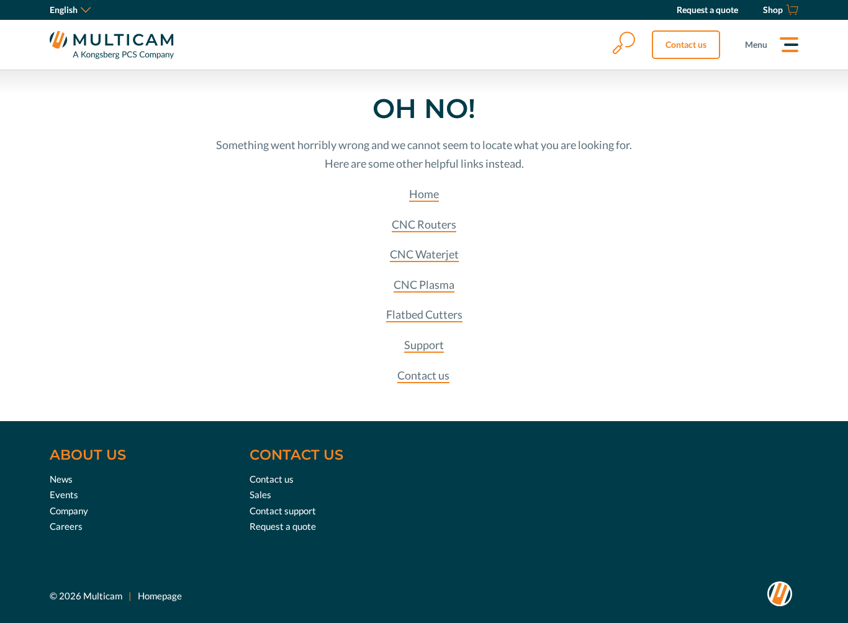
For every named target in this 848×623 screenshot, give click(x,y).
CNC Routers (424, 224)
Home (424, 194)
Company (69, 510)
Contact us (685, 44)
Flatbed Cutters (424, 314)
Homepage (160, 595)
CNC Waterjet (424, 254)
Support (424, 345)
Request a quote (283, 526)
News (61, 478)
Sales (260, 494)
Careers (66, 526)
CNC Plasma (424, 284)
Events (64, 494)
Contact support (283, 510)
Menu (756, 44)
